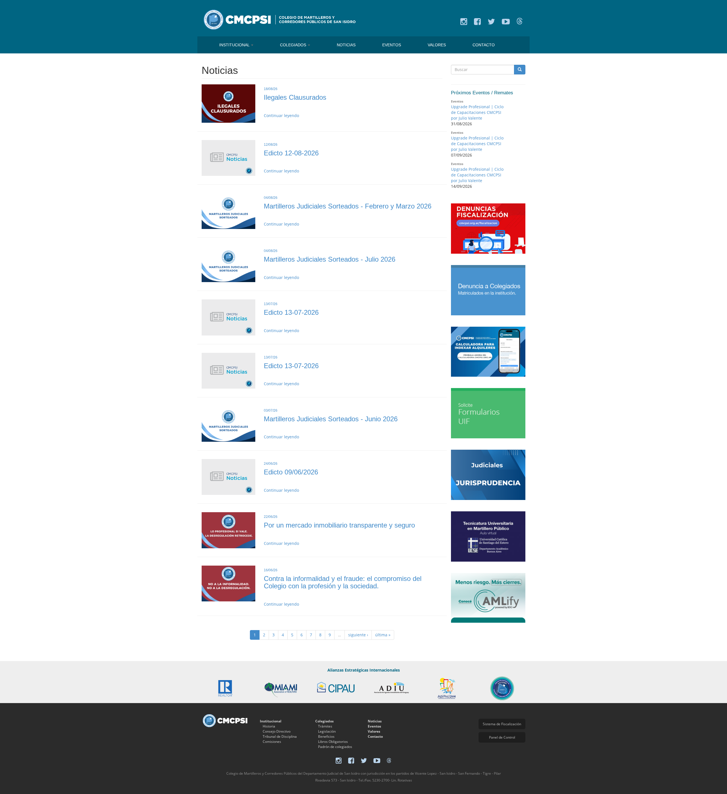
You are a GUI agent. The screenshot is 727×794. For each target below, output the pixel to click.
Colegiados (293, 45)
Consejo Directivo (277, 731)
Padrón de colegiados (335, 746)
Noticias (346, 45)
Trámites (325, 726)
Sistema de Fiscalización (502, 724)
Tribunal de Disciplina (280, 736)
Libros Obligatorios (333, 741)
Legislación (327, 731)
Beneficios (326, 736)
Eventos (391, 45)
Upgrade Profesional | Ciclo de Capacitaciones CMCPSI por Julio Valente (477, 112)
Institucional (234, 45)
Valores (437, 45)
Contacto (484, 45)
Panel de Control (502, 737)
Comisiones (272, 741)
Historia (269, 726)
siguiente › (358, 634)
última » (382, 634)
